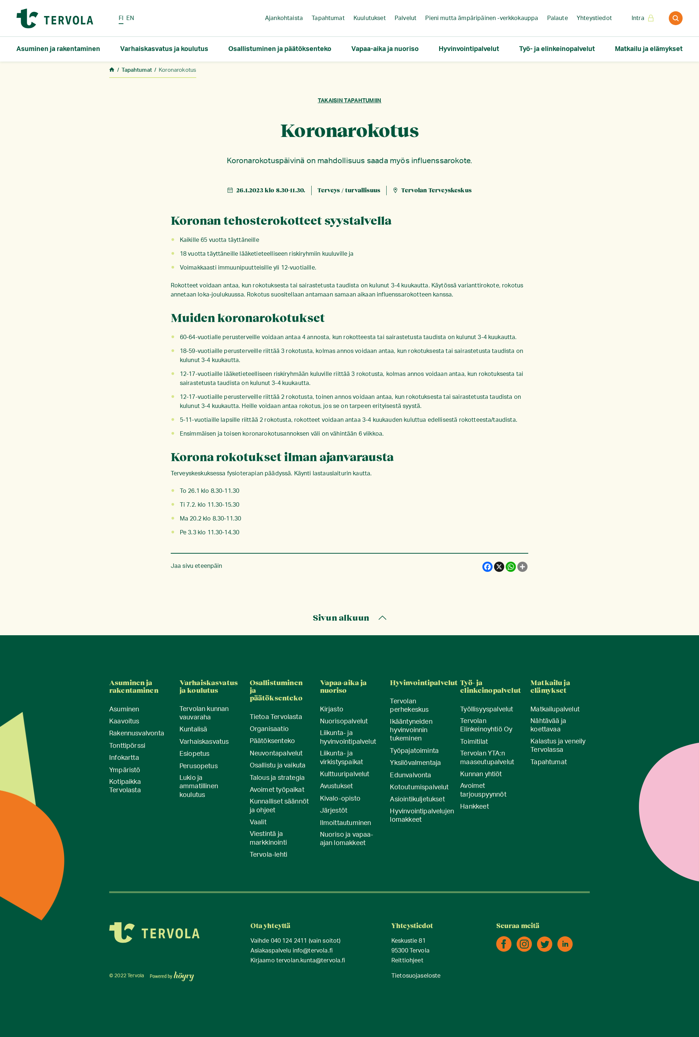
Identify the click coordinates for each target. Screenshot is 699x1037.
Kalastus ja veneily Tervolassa (557, 745)
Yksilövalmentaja (415, 763)
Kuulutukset (370, 18)
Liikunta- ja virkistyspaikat (341, 757)
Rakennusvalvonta (136, 733)
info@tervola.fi (313, 951)
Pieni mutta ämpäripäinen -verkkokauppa (481, 18)
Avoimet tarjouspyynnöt (483, 790)
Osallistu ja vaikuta (278, 765)
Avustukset (336, 786)
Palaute (557, 18)
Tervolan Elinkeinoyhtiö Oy (486, 725)
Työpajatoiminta (414, 751)
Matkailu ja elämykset (649, 49)
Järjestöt (334, 811)
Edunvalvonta (410, 775)
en (130, 18)
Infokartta (124, 758)
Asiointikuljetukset (417, 799)
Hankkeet (474, 807)
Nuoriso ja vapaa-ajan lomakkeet (347, 839)
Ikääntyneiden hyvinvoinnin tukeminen (411, 730)
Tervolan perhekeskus (409, 705)
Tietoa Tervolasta (276, 717)
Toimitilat (474, 742)
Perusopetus (198, 766)
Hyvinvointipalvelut (469, 49)
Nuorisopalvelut (344, 721)
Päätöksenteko (272, 741)
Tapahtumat (328, 18)
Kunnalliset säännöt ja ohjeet (279, 805)
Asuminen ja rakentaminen (58, 49)
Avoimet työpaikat (277, 790)
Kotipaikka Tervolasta (125, 786)
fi (121, 18)
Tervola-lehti (268, 855)
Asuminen (124, 709)
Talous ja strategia (277, 778)
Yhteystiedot (594, 18)
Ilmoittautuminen (345, 823)
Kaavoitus (124, 721)
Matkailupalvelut (555, 709)
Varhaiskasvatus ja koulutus (164, 49)
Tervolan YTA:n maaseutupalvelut (487, 757)
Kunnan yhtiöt (481, 774)
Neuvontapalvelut (276, 753)
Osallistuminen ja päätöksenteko (279, 49)
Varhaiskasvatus (204, 742)
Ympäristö (125, 770)
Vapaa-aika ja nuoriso (385, 49)
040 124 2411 (289, 941)
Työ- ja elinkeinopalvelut (557, 49)
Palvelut (405, 18)
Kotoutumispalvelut (419, 787)
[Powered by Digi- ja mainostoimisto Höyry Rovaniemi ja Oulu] (172, 974)
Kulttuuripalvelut (345, 774)
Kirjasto (331, 709)
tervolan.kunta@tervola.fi (310, 960)
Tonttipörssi (127, 746)
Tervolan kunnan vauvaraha (204, 713)
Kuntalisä (193, 729)
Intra (638, 18)
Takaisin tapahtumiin (349, 100)
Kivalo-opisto (340, 799)
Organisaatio (269, 729)
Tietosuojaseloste (416, 976)
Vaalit (258, 822)
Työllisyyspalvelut (486, 709)
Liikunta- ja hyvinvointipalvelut (348, 737)
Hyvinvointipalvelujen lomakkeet (422, 815)
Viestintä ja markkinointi (268, 838)
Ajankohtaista (284, 18)
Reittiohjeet (407, 960)
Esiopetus (194, 754)
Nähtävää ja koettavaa (548, 725)
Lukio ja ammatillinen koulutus (198, 786)
